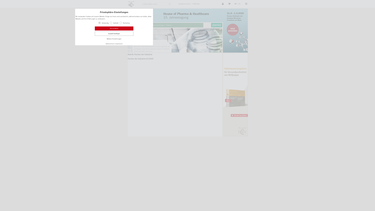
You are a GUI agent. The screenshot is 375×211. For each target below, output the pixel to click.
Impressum (119, 44)
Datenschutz (110, 44)
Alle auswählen (114, 28)
